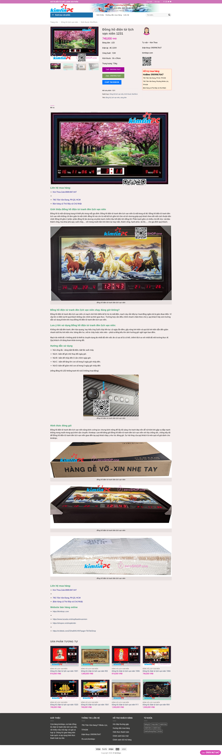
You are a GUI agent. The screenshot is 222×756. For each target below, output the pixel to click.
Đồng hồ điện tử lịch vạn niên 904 (156, 705)
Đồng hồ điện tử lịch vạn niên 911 (125, 705)
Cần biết (149, 2)
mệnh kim (148, 728)
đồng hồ (108, 97)
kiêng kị (147, 724)
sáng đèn (123, 97)
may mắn (155, 724)
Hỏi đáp (157, 2)
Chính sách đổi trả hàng (122, 740)
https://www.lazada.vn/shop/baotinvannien (70, 619)
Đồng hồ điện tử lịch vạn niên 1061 (95, 705)
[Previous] (54, 43)
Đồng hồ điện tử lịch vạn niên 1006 (126, 671)
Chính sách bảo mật (121, 736)
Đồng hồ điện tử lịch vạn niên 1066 (157, 671)
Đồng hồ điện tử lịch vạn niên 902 (94, 671)
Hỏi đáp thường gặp (121, 724)
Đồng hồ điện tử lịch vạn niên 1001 (64, 671)
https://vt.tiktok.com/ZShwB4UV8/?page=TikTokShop (74, 631)
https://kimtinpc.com (61, 611)
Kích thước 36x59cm (89, 22)
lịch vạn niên (116, 97)
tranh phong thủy (150, 731)
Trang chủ (54, 22)
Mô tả (52, 107)
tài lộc (160, 731)
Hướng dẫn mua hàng (121, 728)
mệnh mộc (156, 728)
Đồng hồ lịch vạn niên (69, 22)
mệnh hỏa (163, 724)
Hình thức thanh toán (121, 732)
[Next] (95, 43)
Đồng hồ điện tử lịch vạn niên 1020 (64, 705)
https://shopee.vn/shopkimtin (64, 623)
